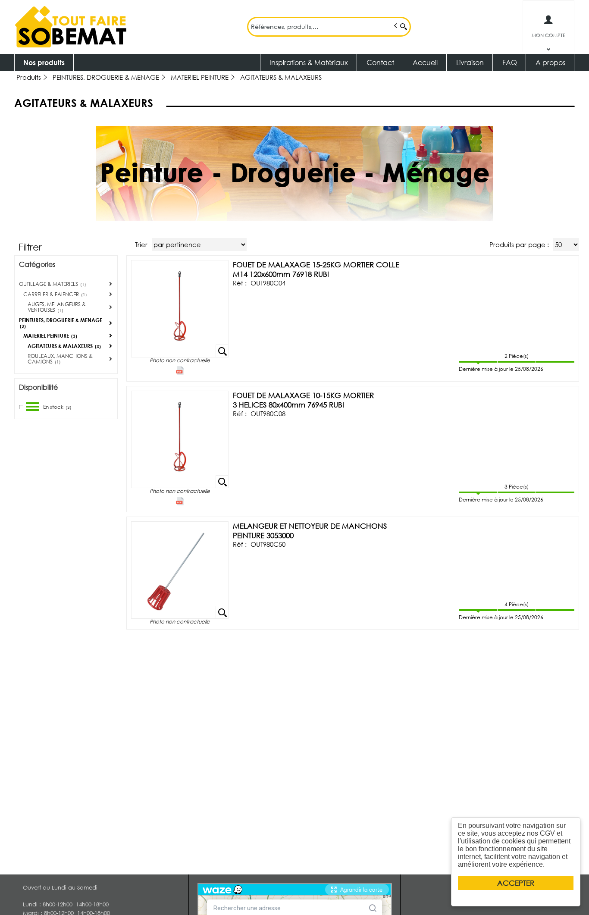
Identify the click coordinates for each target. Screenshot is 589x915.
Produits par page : (519, 244)
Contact (380, 62)
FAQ (509, 62)
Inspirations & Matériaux (308, 62)
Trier (141, 244)
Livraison (470, 62)
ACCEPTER (515, 882)
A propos (550, 62)
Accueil (425, 62)
